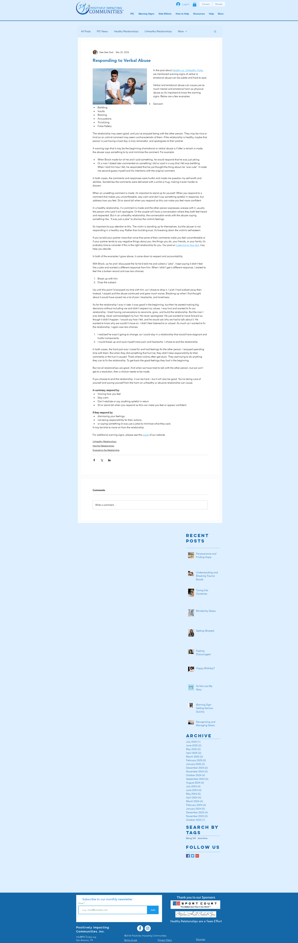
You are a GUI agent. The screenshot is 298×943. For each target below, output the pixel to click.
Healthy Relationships (126, 31)
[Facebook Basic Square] (188, 856)
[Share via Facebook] (94, 460)
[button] (194, 4)
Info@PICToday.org (86, 936)
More (181, 31)
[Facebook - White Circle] (140, 928)
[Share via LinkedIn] (109, 460)
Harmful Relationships (103, 445)
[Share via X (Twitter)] (101, 460)
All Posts (86, 31)
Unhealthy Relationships (158, 31)
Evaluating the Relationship (106, 450)
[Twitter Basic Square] (192, 856)
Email (81, 903)
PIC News (102, 31)
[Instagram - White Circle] (148, 928)
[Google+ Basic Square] (197, 856)
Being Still (191, 838)
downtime (202, 838)
